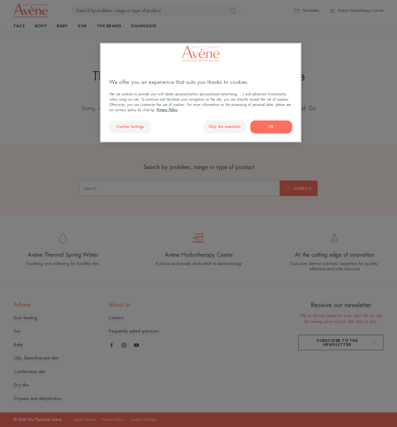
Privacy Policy (167, 110)
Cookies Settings (130, 127)
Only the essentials (225, 127)
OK (271, 127)
